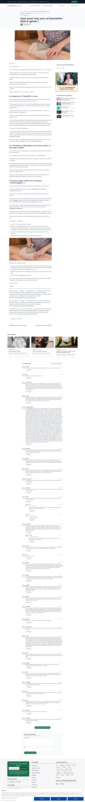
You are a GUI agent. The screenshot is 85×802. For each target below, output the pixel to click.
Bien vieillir (28, 13)
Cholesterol (64, 771)
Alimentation (34, 765)
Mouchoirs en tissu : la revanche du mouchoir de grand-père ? (68, 103)
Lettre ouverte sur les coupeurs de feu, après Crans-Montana (69, 99)
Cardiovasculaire (68, 769)
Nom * (25, 747)
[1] (16, 107)
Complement (59, 773)
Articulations (26, 11)
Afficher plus (58, 777)
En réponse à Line (33, 516)
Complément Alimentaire (69, 773)
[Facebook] (72, 6)
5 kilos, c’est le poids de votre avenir (39, 351)
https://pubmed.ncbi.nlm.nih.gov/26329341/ (25, 297)
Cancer (69, 767)
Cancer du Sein (59, 769)
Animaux (34, 777)
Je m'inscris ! (23, 768)
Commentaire (26, 737)
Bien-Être (64, 767)
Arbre (74, 765)
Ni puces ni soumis (65, 106)
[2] (10, 300)
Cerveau (58, 771)
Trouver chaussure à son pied (14, 351)
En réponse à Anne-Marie (34, 536)
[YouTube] (77, 6)
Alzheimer (34, 775)
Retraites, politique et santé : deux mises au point (68, 111)
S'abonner (75, 1)
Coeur (70, 771)
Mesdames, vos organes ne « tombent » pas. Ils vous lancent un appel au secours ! (65, 352)
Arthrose (34, 349)
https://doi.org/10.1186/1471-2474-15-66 (28, 314)
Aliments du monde (36, 768)
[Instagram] (74, 6)
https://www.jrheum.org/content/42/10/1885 (23, 305)
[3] (41, 141)
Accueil (21, 11)
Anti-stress (34, 780)
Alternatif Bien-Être (36, 772)
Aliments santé (35, 770)
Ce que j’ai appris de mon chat (67, 115)
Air (57, 765)
